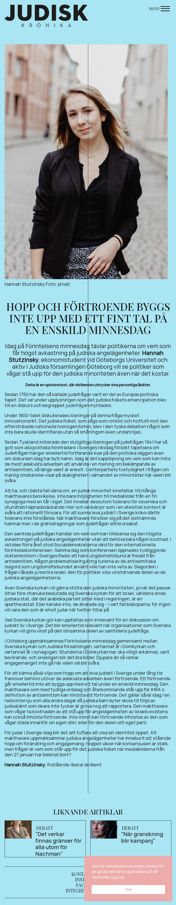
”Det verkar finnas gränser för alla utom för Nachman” (58, 843)
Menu (154, 8)
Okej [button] (128, 889)
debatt (44, 828)
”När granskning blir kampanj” (142, 837)
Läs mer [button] (118, 877)
